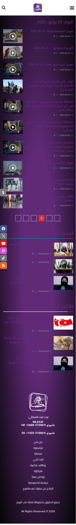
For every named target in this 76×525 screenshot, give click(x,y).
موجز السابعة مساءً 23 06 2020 (52, 31)
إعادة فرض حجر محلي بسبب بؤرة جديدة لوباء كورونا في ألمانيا (50, 181)
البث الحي (38, 459)
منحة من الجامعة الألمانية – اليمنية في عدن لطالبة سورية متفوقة (30, 282)
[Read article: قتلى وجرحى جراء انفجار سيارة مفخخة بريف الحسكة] (13, 201)
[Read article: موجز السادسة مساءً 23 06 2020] (13, 70)
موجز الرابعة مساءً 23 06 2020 (52, 163)
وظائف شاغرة (38, 465)
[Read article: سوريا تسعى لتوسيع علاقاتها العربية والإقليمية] (63, 250)
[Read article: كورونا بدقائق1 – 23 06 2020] (13, 53)
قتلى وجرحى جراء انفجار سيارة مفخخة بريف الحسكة (51, 198)
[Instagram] (3, 250)
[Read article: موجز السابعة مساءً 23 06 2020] (13, 36)
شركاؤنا (38, 471)
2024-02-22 (44, 331)
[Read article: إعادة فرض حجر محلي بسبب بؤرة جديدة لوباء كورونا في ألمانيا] (13, 185)
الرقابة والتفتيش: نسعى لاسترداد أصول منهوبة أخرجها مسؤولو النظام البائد (27, 342)
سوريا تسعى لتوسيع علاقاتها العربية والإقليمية (30, 246)
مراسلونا (38, 447)
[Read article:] (63, 266)
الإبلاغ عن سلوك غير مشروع (38, 488)
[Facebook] (3, 228)
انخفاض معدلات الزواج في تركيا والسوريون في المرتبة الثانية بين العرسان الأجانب (28, 321)
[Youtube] (3, 243)
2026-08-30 (44, 254)
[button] (72, 7)
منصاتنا (38, 453)
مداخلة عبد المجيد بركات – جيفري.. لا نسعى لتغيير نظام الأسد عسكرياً (49, 126)
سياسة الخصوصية (38, 482)
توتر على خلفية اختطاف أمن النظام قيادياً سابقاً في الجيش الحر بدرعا (51, 85)
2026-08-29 (44, 351)
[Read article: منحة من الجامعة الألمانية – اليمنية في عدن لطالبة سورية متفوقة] (63, 283)
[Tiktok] (3, 258)
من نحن (38, 442)
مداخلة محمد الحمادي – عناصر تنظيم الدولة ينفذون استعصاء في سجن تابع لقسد (48, 146)
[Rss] (3, 265)
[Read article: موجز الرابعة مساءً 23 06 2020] (13, 168)
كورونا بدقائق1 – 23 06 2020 (53, 48)
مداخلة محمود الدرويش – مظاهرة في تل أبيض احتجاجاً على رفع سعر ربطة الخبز (49, 106)
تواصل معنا (38, 476)
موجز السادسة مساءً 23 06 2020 (51, 64)
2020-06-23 (65, 36)
